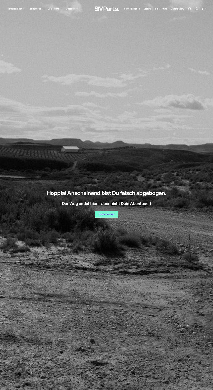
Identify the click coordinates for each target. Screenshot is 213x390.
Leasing (147, 8)
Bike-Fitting (161, 8)
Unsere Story (177, 8)
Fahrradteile (35, 8)
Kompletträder (14, 8)
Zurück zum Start (106, 214)
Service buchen (132, 8)
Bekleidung (53, 8)
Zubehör (70, 8)
